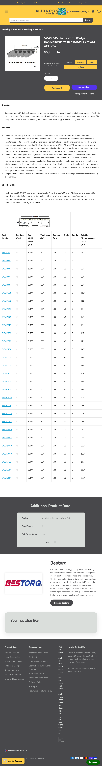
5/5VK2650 (7, 437)
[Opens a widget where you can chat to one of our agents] (93, 762)
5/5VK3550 (6, 478)
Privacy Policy (35, 686)
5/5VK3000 (7, 454)
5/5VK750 (6, 252)
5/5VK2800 (7, 445)
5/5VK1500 (6, 357)
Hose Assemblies (12, 657)
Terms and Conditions (38, 677)
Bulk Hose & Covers (13, 661)
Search (88, 20)
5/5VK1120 (6, 309)
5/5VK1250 (6, 333)
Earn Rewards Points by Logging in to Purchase (72, 3)
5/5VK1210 (6, 325)
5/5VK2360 (7, 421)
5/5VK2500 (7, 429)
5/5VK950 (6, 285)
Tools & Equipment (13, 674)
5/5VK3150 (6, 462)
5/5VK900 (6, 277)
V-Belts (39, 29)
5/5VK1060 (6, 301)
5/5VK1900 (6, 389)
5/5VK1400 (6, 349)
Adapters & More (12, 670)
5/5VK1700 (6, 373)
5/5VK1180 (6, 317)
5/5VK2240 (7, 413)
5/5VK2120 (6, 405)
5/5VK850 (6, 268)
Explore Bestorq (61, 603)
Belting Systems (11, 29)
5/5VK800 (6, 260)
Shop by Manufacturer (14, 679)
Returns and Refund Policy (40, 691)
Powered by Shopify (36, 758)
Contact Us (33, 657)
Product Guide (11, 647)
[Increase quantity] (55, 78)
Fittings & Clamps (12, 665)
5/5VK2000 (7, 397)
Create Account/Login (38, 661)
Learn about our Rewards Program (40, 667)
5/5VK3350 (6, 470)
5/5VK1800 (6, 381)
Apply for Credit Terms (38, 652)
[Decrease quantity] (47, 78)
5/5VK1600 (6, 365)
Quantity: (48, 73)
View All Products (36, 673)
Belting (28, 29)
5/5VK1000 (6, 293)
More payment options (84, 93)
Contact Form (89, 652)
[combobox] (46, 20)
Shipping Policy (35, 682)
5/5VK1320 (6, 341)
